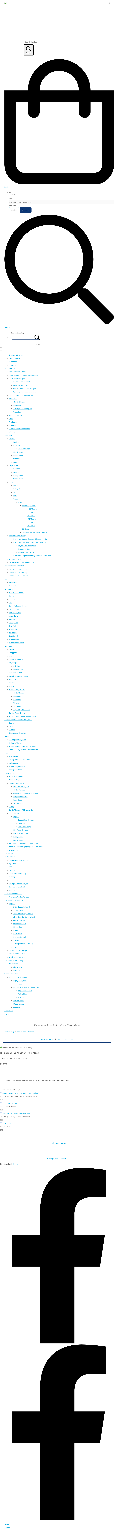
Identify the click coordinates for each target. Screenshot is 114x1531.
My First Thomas (15, 415)
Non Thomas (18, 452)
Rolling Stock (18, 455)
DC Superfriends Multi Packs (19, 760)
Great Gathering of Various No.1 (25, 793)
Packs (15, 930)
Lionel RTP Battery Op (17, 873)
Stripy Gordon (18, 803)
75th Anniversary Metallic (23, 913)
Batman (12, 599)
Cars (10, 602)
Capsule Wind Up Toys (17, 783)
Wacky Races (14, 639)
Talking (16, 940)
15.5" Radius (31, 519)
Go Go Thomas (19, 790)
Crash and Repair (19, 923)
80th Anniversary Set (21, 786)
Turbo (15, 947)
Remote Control (19, 937)
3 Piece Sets (18, 910)
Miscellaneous (18, 1004)
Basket (14, 210)
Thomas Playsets (15, 780)
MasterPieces (18, 1000)
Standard (12, 586)
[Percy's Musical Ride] (8, 1103)
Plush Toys (8, 853)
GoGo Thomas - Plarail (17, 372)
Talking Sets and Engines (22, 408)
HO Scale (12, 870)
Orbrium (16, 1007)
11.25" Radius (32, 509)
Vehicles (21, 997)
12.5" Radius (31, 512)
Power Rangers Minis (17, 766)
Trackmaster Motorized (13, 900)
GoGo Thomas (18, 693)
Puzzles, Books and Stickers (19, 428)
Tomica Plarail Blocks (17, 713)
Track (15, 499)
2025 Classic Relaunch (21, 907)
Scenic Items (18, 479)
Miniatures (13, 582)
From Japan (8, 646)
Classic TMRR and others (18, 576)
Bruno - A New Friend (21, 382)
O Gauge (12, 877)
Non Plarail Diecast (20, 830)
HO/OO (12, 438)
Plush (11, 418)
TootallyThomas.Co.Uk (57, 1143)
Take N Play (21, 1032)
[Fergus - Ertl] (5, 1123)
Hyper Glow (18, 927)
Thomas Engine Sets (17, 776)
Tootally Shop (9, 1032)
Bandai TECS (13, 649)
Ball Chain (16, 666)
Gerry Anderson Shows (18, 606)
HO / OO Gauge (24, 449)
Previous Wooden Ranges (19, 897)
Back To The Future (16, 592)
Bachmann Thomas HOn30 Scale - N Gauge (29, 542)
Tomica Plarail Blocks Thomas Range (23, 716)
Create (15, 1164)
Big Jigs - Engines (19, 980)
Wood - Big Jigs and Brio (18, 977)
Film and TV (8, 589)
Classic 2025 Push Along (18, 572)
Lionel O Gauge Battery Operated (22, 395)
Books (11, 723)
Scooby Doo (13, 622)
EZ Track (16, 445)
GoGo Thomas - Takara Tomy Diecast (23, 375)
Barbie (11, 596)
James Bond (13, 616)
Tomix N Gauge (15, 559)
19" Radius (31, 525)
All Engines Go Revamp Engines (25, 917)
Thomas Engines (24, 549)
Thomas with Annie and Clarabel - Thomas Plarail (18, 1096)
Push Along (13, 365)
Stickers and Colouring (17, 733)
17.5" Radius (31, 522)
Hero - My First (15, 358)
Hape (20, 984)
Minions (12, 619)
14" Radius (31, 515)
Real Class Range (24, 826)
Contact (64, 1158)
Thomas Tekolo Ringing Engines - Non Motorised (27, 847)
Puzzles (12, 729)
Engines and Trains (25, 990)
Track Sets (17, 412)
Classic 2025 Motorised (18, 569)
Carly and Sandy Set (20, 385)
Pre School (13, 422)
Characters (17, 967)
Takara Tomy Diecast (17, 689)
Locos (15, 485)
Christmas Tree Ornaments (19, 860)
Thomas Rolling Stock (26, 552)
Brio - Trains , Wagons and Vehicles (26, 987)
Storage (12, 686)
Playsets (16, 970)
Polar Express (9, 857)
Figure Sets (13, 863)
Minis (6, 753)
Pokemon (17, 699)
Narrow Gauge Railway (17, 535)
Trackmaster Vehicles (17, 957)
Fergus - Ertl (5, 1126)
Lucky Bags (17, 800)
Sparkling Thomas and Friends (24, 392)
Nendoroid (13, 679)
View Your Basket (48, 1039)
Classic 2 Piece (19, 402)
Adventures (13, 964)
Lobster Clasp (18, 669)
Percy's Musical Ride (8, 1106)
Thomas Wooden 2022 (13, 893)
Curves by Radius (29, 505)
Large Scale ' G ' (15, 465)
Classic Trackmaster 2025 (14, 566)
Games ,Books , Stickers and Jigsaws (18, 719)
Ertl (5, 579)
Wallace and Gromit (16, 643)
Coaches (16, 469)
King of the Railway (20, 796)
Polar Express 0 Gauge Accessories (22, 746)
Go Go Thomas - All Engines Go (21, 810)
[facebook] (59, 1343)
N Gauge (21, 502)
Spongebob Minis (15, 770)
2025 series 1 (14, 756)
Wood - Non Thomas (12, 974)
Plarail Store (9, 773)
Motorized (13, 398)
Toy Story (12, 632)
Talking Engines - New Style (24, 944)
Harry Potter (14, 609)
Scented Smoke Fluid (17, 887)
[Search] (37, 337)
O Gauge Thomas (15, 743)
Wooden (12, 432)
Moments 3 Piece (20, 405)
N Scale (11, 482)
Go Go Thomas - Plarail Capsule (25, 388)
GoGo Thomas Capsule (17, 378)
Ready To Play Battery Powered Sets (23, 750)
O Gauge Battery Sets (17, 740)
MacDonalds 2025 (16, 673)
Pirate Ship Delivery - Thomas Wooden (15, 1116)
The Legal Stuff (52, 1158)
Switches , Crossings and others (34, 532)
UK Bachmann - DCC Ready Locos (22, 562)
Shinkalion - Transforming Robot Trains (24, 843)
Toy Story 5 (13, 636)
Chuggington (13, 653)
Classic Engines (19, 920)
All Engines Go (9, 368)
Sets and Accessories (17, 954)
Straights (25, 529)
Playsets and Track (20, 833)
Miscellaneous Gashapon (18, 676)
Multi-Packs (13, 763)
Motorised (13, 362)
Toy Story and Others (21, 709)
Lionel (6, 736)
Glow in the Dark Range (18, 950)
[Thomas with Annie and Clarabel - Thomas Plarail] (19, 1093)
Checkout (25, 210)
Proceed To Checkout (64, 1039)
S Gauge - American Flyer (18, 883)
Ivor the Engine (15, 612)
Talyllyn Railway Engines (27, 546)
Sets (15, 462)
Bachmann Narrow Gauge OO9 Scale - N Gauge (31, 539)
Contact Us (8, 1010)
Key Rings (13, 663)
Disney (11, 806)
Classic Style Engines (26, 820)
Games (11, 726)
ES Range (21, 823)
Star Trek (12, 626)
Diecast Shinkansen (16, 659)
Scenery (16, 459)
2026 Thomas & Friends (13, 355)
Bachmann (8, 435)
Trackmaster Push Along (13, 960)
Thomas (16, 703)
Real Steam (17, 934)
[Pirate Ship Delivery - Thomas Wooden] (16, 1113)
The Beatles (13, 629)
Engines (16, 442)
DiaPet (11, 656)
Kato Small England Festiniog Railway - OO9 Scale (32, 556)
